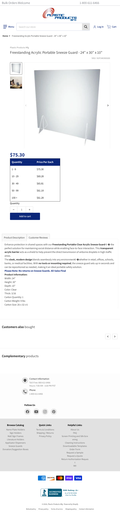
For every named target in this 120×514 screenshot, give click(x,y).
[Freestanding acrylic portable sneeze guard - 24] (16, 68)
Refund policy (31, 509)
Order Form (75, 449)
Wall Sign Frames (15, 436)
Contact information (86, 509)
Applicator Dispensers (15, 442)
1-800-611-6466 (89, 2)
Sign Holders (15, 432)
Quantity (15, 203)
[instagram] (45, 412)
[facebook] (27, 412)
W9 (74, 465)
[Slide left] (26, 105)
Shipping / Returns (45, 432)
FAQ (75, 432)
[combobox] (53, 26)
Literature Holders (15, 439)
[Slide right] (108, 105)
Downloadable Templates (75, 446)
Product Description (14, 237)
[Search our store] (86, 26)
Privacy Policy (45, 436)
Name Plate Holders (15, 429)
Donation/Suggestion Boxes (15, 449)
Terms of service (57, 509)
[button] (9, 26)
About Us (75, 429)
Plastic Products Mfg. (55, 504)
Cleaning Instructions (75, 442)
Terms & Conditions (45, 429)
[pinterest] (54, 412)
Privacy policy (43, 509)
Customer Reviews (38, 237)
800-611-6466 (44, 382)
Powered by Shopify (71, 504)
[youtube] (36, 412)
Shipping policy (71, 509)
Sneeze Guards (15, 446)
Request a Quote (75, 455)
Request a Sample (75, 452)
